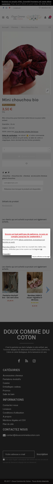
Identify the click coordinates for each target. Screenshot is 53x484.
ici (41, 249)
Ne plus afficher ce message (41, 256)
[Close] (50, 228)
